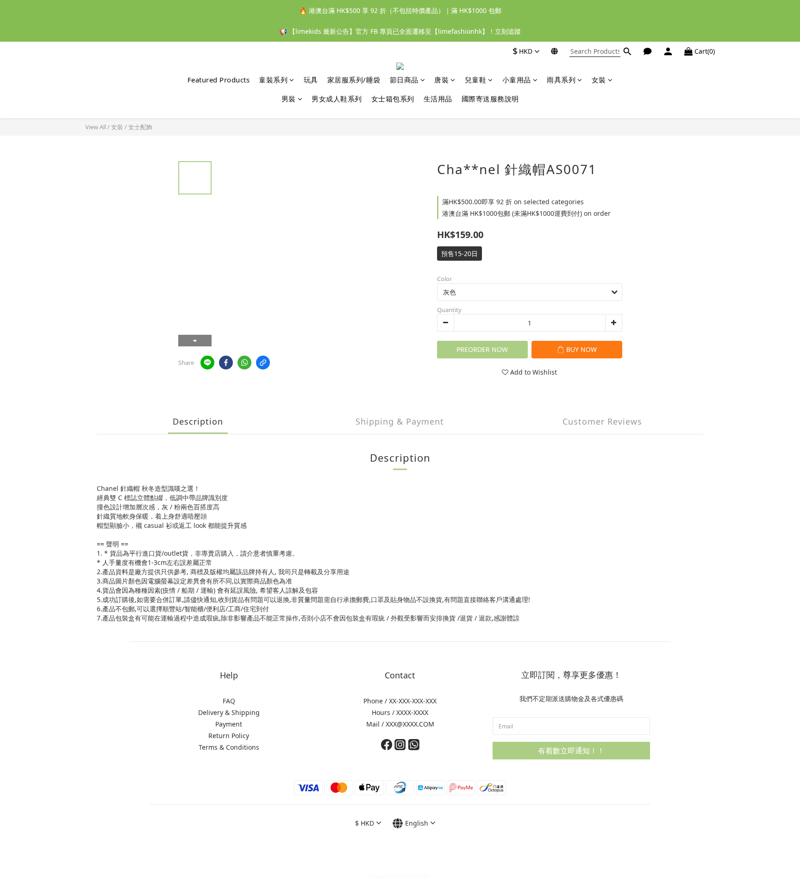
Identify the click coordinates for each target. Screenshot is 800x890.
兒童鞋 (476, 79)
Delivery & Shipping (229, 712)
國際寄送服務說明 (490, 98)
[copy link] (263, 363)
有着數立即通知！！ (571, 751)
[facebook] (226, 363)
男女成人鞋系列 (337, 98)
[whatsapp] (244, 363)
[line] (207, 363)
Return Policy (228, 735)
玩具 (311, 79)
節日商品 (404, 79)
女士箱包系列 (392, 98)
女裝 (599, 79)
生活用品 (438, 98)
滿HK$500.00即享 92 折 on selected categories (513, 201)
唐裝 (441, 79)
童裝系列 (273, 79)
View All (95, 127)
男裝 (288, 98)
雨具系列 (561, 79)
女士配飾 (140, 127)
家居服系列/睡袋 (354, 79)
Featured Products (219, 79)
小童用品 (516, 79)
